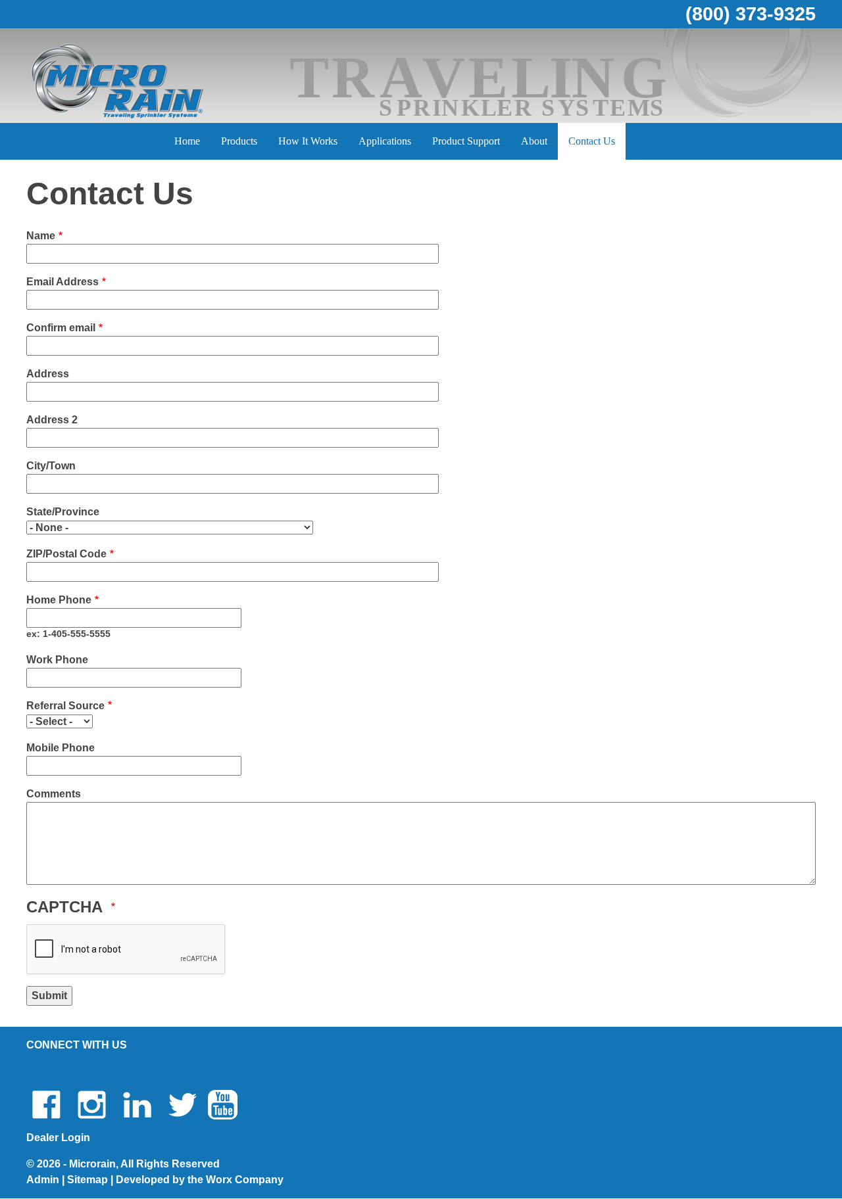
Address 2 (52, 419)
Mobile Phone (60, 747)
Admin (42, 1179)
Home (187, 141)
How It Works (307, 141)
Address (47, 373)
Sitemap (87, 1179)
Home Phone (58, 599)
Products (239, 141)
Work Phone (57, 659)
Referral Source (65, 705)
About (534, 141)
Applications (385, 141)
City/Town (51, 465)
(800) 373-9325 (750, 13)
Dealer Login (58, 1137)
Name (40, 235)
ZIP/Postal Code (66, 553)
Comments (53, 793)
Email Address (62, 281)
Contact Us (591, 141)
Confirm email (60, 327)
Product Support (466, 141)
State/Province (62, 511)
